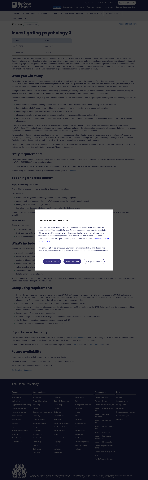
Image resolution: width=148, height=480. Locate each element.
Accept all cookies (52, 261)
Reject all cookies (72, 261)
